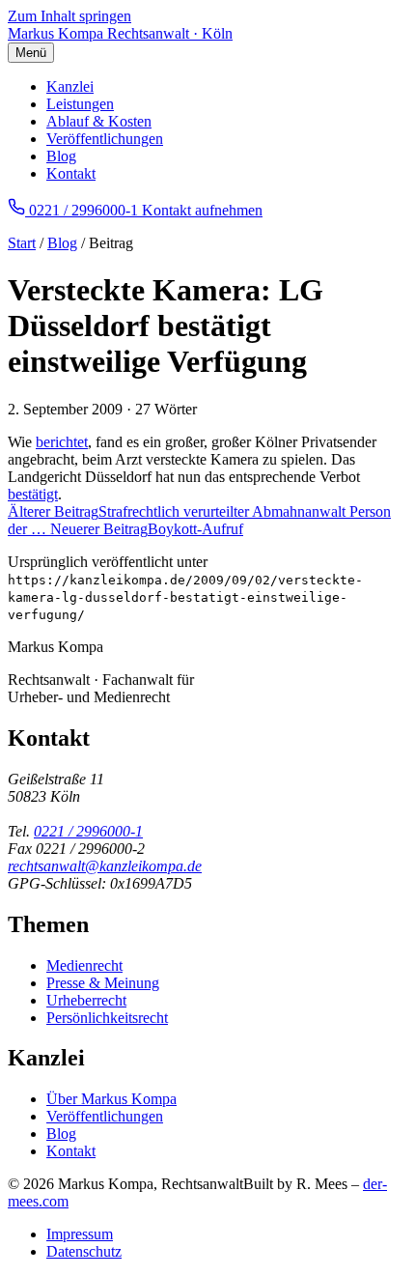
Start (22, 243)
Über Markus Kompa (111, 1099)
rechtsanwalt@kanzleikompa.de (105, 866)
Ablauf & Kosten (99, 121)
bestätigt (33, 494)
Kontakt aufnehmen (202, 210)
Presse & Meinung (102, 983)
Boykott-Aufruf (146, 529)
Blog (61, 156)
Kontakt (71, 173)
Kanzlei (70, 86)
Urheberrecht (86, 1000)
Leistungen (80, 104)
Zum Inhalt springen (69, 16)
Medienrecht (84, 965)
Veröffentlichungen (104, 138)
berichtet (62, 442)
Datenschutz (84, 1251)
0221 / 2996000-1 (88, 831)
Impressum (79, 1234)
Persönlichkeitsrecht (107, 1017)
